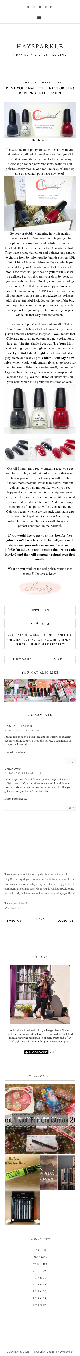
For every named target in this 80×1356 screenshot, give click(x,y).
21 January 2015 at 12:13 (23, 773)
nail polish (65, 635)
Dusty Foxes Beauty (15, 799)
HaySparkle (39, 1351)
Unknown (13, 769)
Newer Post (14, 920)
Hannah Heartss (18, 726)
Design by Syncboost (60, 1351)
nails (10, 639)
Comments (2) (40, 610)
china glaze (33, 635)
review (35, 644)
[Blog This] (48, 624)
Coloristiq (14, 164)
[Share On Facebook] (37, 624)
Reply (70, 761)
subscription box (53, 644)
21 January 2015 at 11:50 (23, 730)
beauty (19, 635)
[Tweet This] (32, 624)
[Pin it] (43, 624)
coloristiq (50, 635)
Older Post (66, 920)
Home (40, 919)
